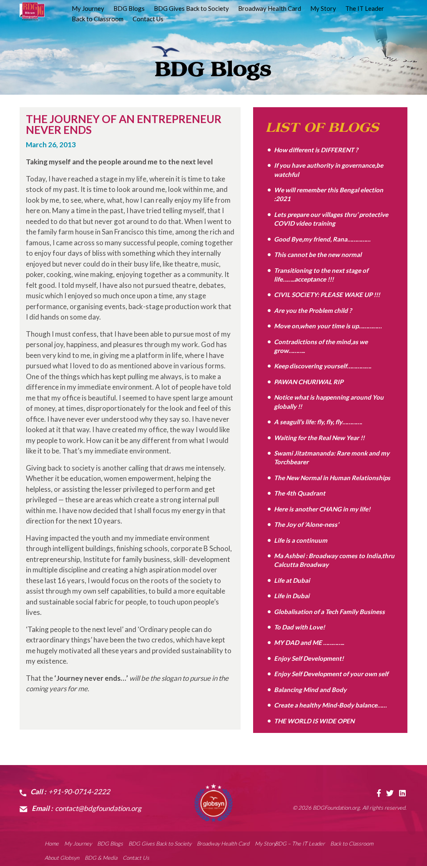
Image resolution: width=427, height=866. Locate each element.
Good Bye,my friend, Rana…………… (322, 239)
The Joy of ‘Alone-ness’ (306, 524)
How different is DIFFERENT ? (316, 150)
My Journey (88, 8)
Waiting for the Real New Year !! (319, 437)
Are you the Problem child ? (313, 310)
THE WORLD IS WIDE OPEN (314, 721)
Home (52, 843)
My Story (323, 8)
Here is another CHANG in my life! (322, 509)
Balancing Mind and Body (310, 689)
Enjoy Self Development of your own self (331, 673)
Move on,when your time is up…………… (328, 326)
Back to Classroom (97, 19)
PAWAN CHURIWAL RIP (308, 381)
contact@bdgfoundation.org (98, 808)
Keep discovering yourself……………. (322, 366)
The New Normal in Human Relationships (332, 477)
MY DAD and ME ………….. (309, 642)
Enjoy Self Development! (309, 658)
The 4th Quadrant (299, 493)
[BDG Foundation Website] (213, 802)
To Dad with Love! (299, 627)
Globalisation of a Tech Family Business (329, 611)
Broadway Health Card (269, 8)
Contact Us (148, 19)
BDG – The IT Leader (300, 843)
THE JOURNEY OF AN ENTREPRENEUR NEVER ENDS (123, 124)
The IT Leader (364, 8)
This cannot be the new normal (318, 254)
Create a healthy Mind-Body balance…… (330, 705)
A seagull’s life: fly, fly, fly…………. (318, 421)
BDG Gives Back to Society (191, 8)
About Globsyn (62, 857)
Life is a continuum (300, 540)
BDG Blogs (129, 8)
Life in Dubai (291, 595)
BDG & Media (101, 857)
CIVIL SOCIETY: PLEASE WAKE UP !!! (327, 294)
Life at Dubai (292, 580)
